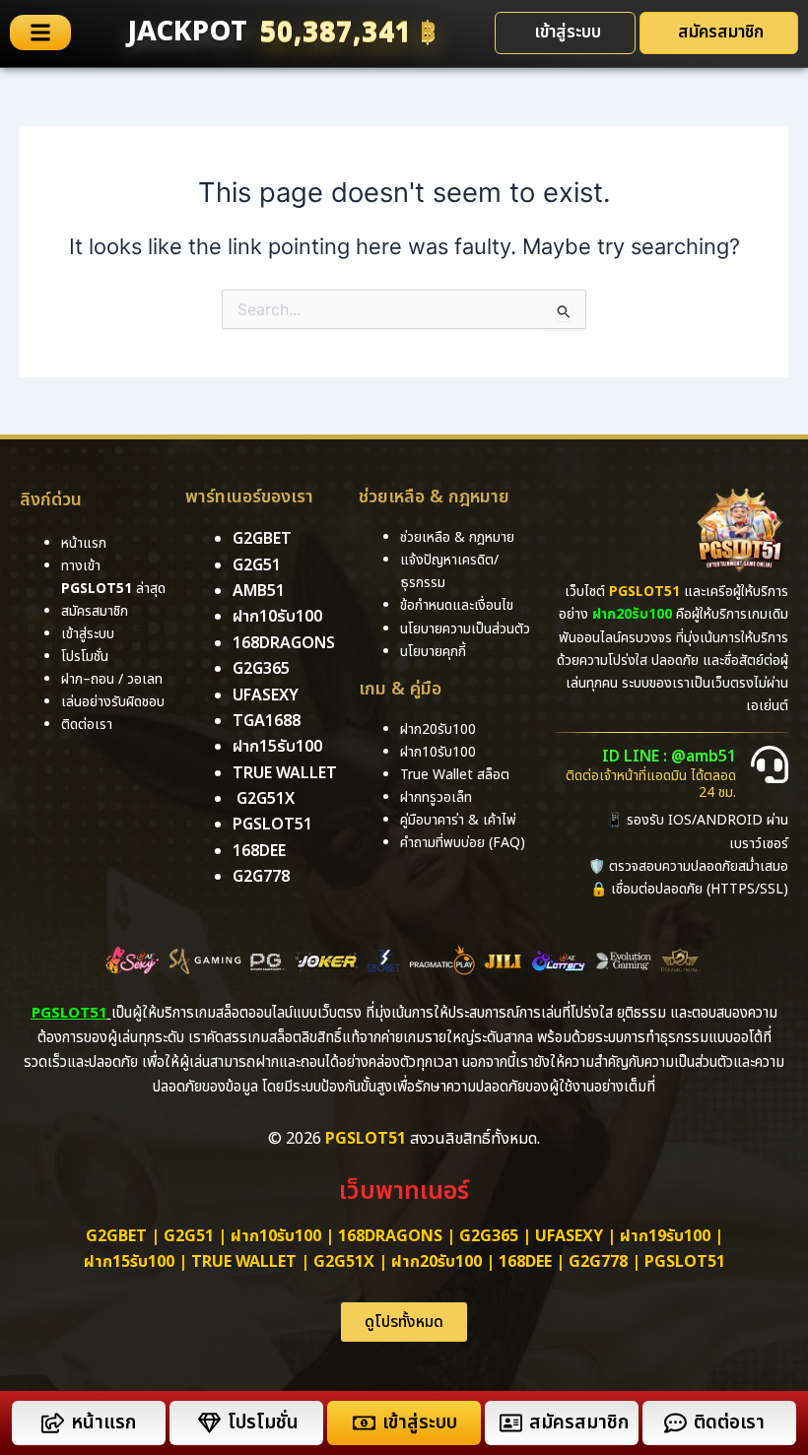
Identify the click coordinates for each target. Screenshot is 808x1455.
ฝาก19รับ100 (665, 1236)
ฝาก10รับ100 (277, 616)
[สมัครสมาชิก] (511, 1423)
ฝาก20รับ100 (436, 1262)
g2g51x (265, 799)
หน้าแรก (103, 1423)
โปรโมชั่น (263, 1423)
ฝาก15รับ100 (277, 747)
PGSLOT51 (684, 1262)
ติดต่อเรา (86, 724)
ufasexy (266, 695)
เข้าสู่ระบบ (419, 1423)
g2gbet (262, 539)
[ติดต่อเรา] (675, 1423)
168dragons (284, 643)
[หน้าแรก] (52, 1423)
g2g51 (257, 565)
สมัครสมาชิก (579, 1423)
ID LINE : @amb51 (669, 756)
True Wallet (285, 773)
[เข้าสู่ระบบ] (364, 1423)
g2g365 (261, 669)
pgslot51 (272, 824)
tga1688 (267, 721)
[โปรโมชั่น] (209, 1423)
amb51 (259, 591)
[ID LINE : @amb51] (769, 764)
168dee (525, 1262)
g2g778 (261, 877)
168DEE (259, 851)
